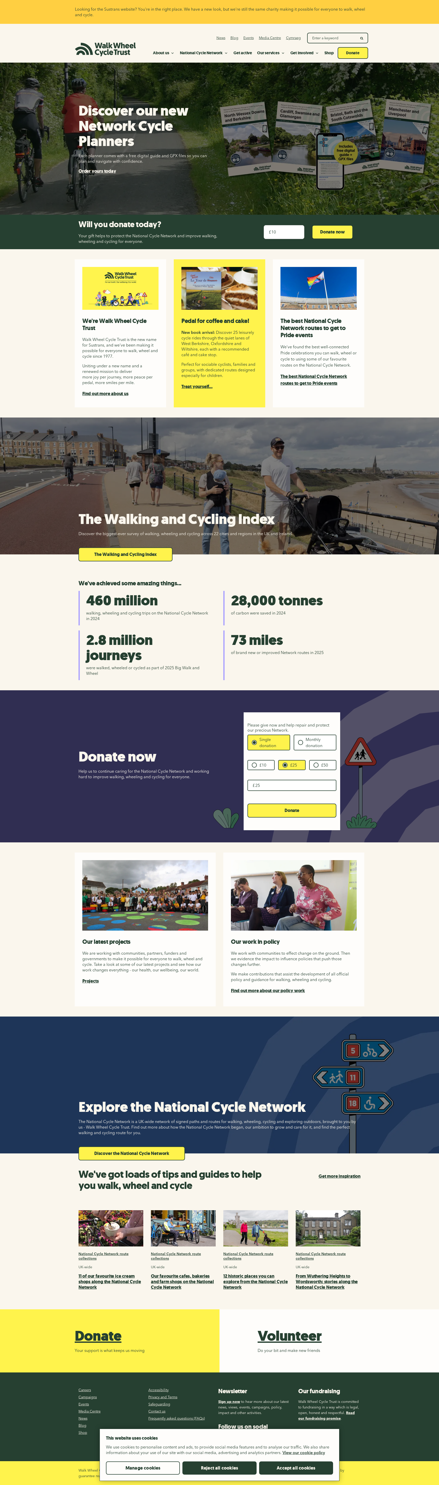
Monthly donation (314, 742)
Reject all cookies (219, 1468)
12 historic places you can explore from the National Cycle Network (255, 1281)
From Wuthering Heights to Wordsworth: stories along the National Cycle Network (327, 1281)
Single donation (267, 742)
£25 (293, 765)
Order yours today (97, 171)
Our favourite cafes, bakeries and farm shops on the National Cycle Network (182, 1281)
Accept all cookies (296, 1468)
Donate (292, 810)
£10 (262, 765)
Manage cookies (143, 1468)
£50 (324, 765)
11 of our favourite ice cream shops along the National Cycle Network (110, 1281)
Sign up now (229, 1401)
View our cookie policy (304, 1452)
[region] (219, 1457)
